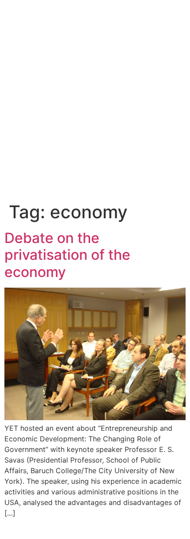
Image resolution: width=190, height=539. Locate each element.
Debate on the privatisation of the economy (67, 255)
